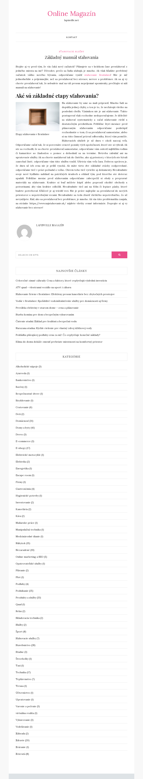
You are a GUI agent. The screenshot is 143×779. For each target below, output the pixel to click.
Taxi (18, 665)
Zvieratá (20, 753)
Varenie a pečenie (26, 706)
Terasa (20, 686)
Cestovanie (22, 407)
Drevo (19, 434)
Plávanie (20, 570)
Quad (19, 604)
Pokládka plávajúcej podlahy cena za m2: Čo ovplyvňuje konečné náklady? (58, 335)
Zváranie (21, 747)
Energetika (22, 468)
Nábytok (20, 543)
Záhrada (20, 733)
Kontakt (71, 37)
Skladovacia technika (28, 618)
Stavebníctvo (23, 645)
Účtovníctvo (23, 692)
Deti (18, 414)
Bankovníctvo (23, 380)
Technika (21, 672)
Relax (19, 611)
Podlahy (20, 584)
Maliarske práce (25, 522)
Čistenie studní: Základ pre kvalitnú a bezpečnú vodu (46, 321)
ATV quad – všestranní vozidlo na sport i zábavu (43, 287)
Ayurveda (21, 373)
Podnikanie (22, 590)
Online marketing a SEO (29, 556)
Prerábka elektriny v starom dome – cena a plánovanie (47, 307)
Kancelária (22, 509)
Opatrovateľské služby (29, 563)
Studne (20, 652)
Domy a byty (23, 427)
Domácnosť (22, 420)
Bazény (20, 386)
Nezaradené (23, 550)
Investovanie (23, 502)
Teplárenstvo (23, 679)
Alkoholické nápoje (27, 366)
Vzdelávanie (22, 726)
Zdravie (20, 740)
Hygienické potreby (27, 495)
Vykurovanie (23, 719)
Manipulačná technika (28, 529)
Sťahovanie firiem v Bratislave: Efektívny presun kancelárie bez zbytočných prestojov (65, 294)
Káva (18, 516)
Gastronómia (23, 488)
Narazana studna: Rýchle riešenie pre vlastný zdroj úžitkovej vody (54, 328)
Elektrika (21, 461)
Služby (19, 624)
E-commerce (23, 441)
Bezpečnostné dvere (28, 393)
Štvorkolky (22, 658)
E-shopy (21, 448)
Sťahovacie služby (71, 51)
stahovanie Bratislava (97, 75)
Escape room (23, 475)
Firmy (19, 482)
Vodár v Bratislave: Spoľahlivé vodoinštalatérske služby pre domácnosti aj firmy (62, 301)
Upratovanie (23, 699)
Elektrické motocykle (28, 454)
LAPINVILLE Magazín (50, 225)
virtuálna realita (25, 713)
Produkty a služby (26, 597)
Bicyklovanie (23, 400)
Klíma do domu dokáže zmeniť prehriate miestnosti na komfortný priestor (59, 341)
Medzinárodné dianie (28, 536)
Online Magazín (71, 13)
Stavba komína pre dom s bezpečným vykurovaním (45, 314)
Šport (19, 631)
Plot (18, 577)
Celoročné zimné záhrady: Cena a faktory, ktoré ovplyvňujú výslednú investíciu (61, 280)
